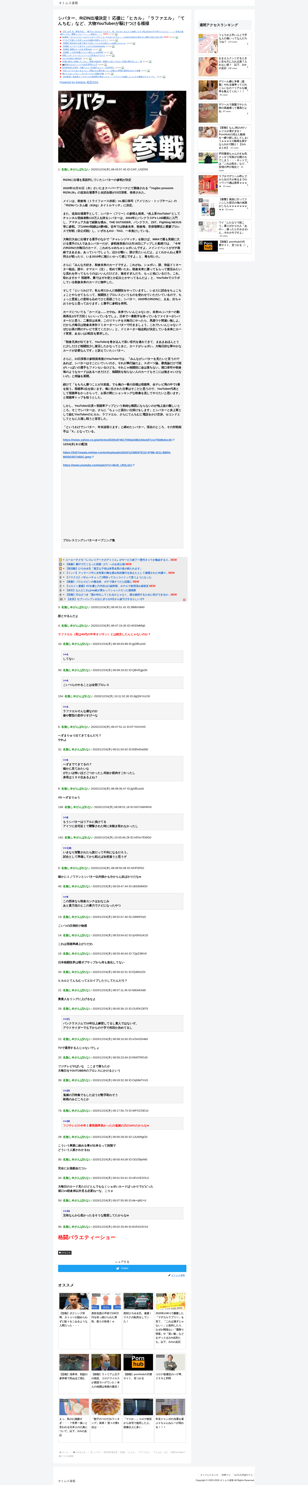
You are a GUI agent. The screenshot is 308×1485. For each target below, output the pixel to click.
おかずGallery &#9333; (72, 58)
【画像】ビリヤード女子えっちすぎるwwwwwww (83, 46)
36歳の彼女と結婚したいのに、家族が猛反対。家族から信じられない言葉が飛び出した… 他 (102, 61)
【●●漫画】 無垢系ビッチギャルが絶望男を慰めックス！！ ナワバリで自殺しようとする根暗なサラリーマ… (109, 77)
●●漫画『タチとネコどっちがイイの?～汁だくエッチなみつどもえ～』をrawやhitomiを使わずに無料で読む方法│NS (112, 37)
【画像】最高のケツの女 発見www (77, 49)
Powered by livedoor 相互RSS (79, 82)
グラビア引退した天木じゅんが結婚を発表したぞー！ (85, 40)
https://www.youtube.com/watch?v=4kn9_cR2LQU (97, 465)
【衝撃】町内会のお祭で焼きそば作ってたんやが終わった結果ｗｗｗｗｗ (94, 43)
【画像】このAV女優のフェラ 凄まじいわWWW (82, 52)
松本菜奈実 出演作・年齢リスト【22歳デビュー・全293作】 (88, 67)
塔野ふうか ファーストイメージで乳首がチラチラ (83, 55)
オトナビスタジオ (209, 1475)
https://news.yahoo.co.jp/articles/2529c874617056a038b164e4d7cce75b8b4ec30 (117, 439)
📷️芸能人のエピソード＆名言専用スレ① (79, 64)
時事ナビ (226, 1475)
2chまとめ (66, 1253)
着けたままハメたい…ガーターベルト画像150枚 (83, 74)
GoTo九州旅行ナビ (243, 1475)
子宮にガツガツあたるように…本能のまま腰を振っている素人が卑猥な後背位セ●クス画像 (101, 70)
